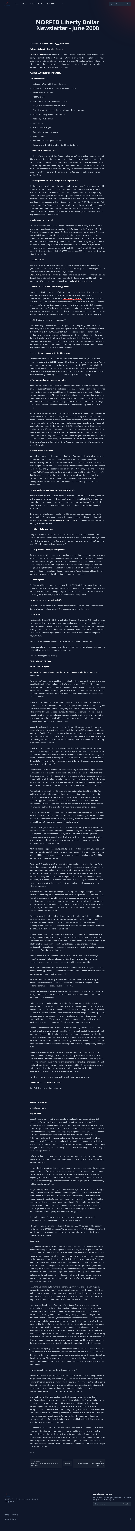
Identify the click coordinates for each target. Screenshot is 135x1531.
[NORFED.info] (7, 4)
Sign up (6, 1515)
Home (17, 4)
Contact (32, 4)
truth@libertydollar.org (82, 281)
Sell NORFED (51, 4)
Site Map (15, 1515)
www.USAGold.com (38, 1108)
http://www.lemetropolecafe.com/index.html (56, 520)
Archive (67, 1463)
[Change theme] (62, 4)
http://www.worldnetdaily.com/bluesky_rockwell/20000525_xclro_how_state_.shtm (64, 672)
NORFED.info (7, 1519)
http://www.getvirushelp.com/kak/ (44, 275)
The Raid (41, 4)
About (24, 4)
